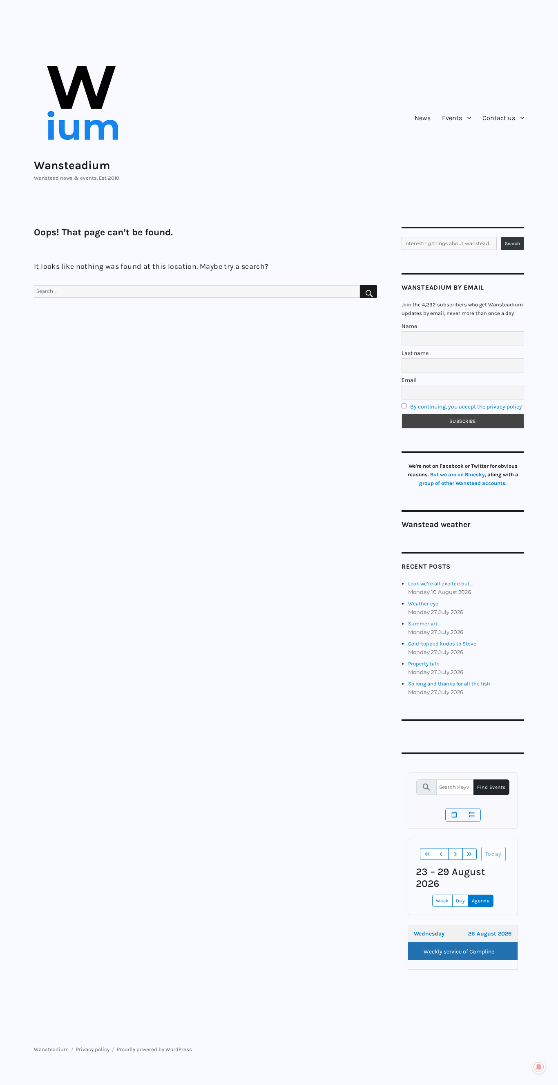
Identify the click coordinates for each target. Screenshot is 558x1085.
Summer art (422, 624)
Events (452, 118)
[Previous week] (441, 854)
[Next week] (455, 854)
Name (409, 326)
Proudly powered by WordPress (154, 1049)
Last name (415, 353)
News (423, 118)
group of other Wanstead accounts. (463, 483)
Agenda (481, 901)
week (442, 901)
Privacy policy (92, 1049)
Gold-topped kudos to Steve (442, 644)
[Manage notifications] (538, 1067)
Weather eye (423, 604)
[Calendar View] (454, 815)
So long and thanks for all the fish (449, 684)
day (460, 901)
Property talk (423, 664)
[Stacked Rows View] (472, 815)
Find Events (491, 787)
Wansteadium (72, 165)
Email (409, 380)
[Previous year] (427, 854)
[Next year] (469, 854)
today (493, 854)
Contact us (498, 118)
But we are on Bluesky (457, 474)
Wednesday (429, 933)
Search (512, 243)
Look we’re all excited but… (440, 583)
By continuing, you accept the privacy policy (466, 406)
